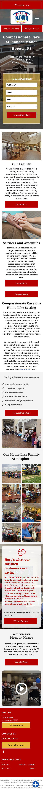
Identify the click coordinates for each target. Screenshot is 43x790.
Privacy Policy (4, 780)
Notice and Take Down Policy (13, 782)
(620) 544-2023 (10, 738)
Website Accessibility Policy (31, 782)
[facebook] (3, 752)
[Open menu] (37, 17)
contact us (25, 369)
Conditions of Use (36, 780)
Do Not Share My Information (20, 780)
